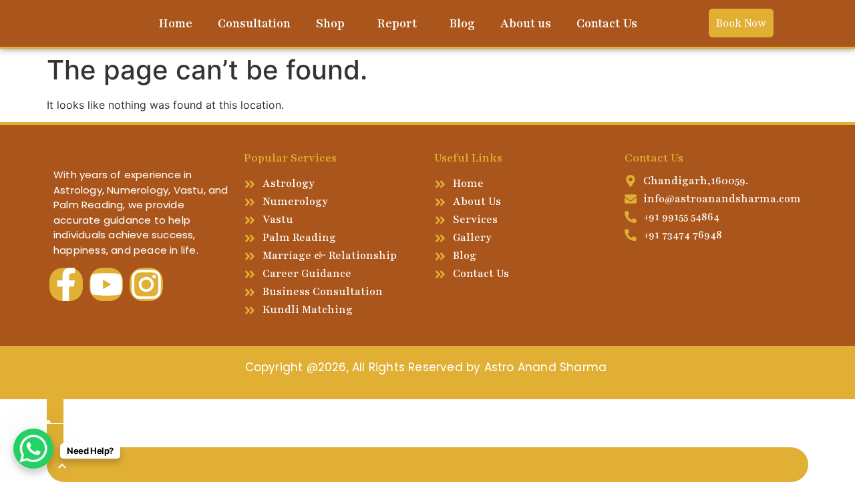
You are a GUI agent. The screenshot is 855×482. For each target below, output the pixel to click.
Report (397, 23)
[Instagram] (146, 284)
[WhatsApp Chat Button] (33, 449)
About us (525, 23)
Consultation (254, 23)
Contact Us (606, 23)
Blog (462, 23)
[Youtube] (106, 284)
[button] (333, 23)
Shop (330, 23)
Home (175, 23)
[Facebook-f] (66, 284)
